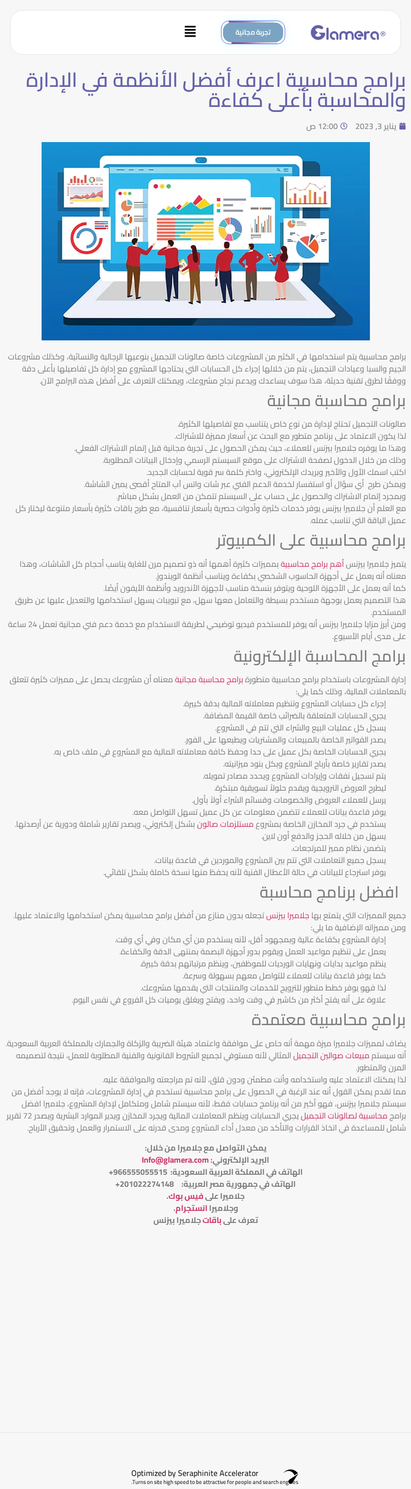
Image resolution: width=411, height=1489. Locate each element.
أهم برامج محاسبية (312, 563)
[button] (110, 32)
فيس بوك (185, 1195)
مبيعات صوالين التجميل (331, 1055)
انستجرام (191, 1207)
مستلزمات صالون (225, 823)
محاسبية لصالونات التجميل (344, 1115)
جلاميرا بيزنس (287, 915)
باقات (212, 1219)
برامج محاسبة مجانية (209, 679)
